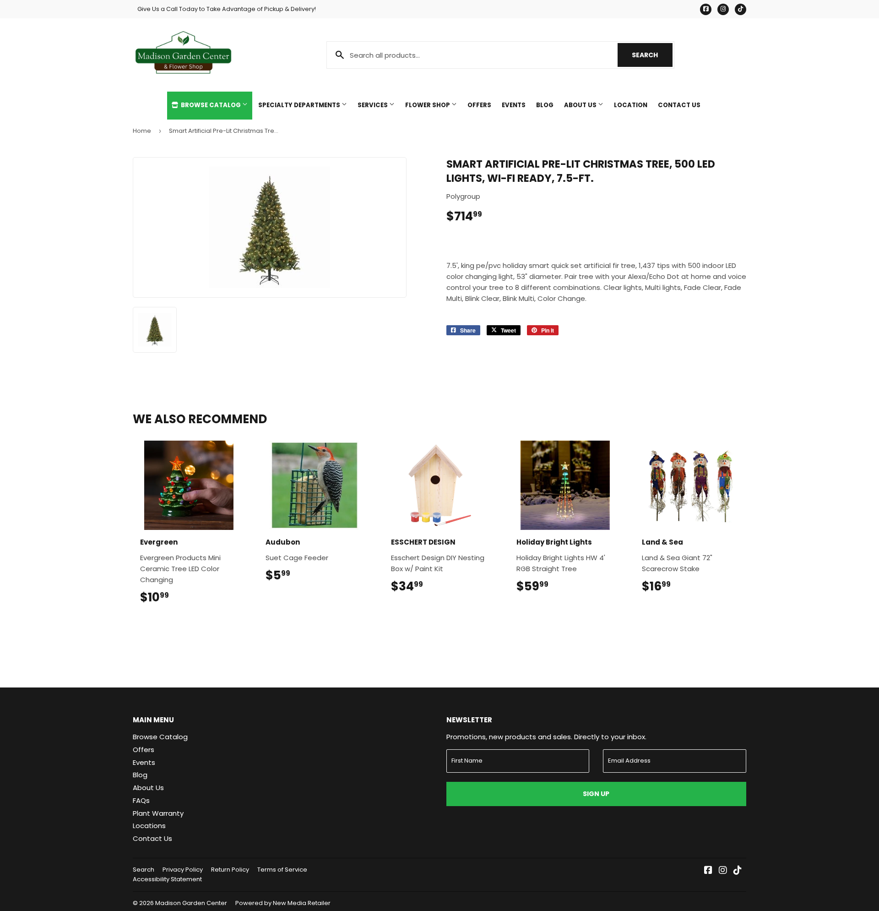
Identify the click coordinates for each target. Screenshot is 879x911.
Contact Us (679, 105)
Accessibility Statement (167, 879)
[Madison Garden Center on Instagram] (723, 871)
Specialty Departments (300, 105)
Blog (544, 105)
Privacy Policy (183, 869)
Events (514, 105)
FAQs (141, 800)
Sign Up (596, 793)
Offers (479, 105)
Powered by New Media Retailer (283, 903)
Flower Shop (428, 105)
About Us (581, 105)
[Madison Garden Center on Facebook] (708, 871)
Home (142, 130)
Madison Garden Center (191, 903)
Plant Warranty (158, 813)
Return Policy (230, 869)
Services (373, 105)
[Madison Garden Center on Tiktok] (737, 871)
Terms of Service (282, 869)
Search (652, 55)
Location (630, 105)
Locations (149, 825)
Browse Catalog (210, 105)
